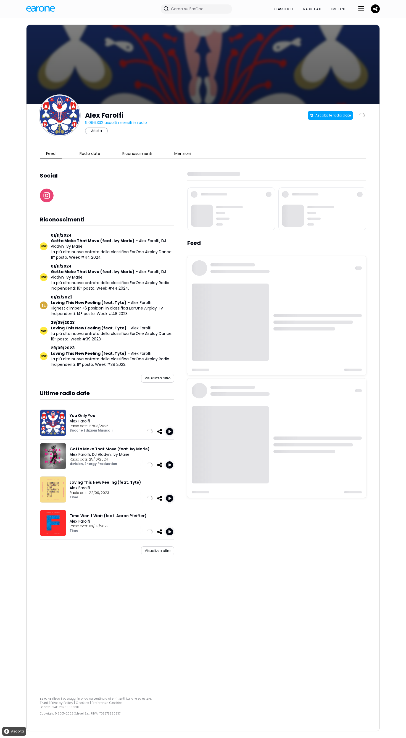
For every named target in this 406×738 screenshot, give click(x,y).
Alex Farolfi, (150, 241)
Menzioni (182, 153)
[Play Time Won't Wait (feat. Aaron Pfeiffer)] (169, 531)
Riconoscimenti (137, 153)
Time (74, 497)
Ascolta (17, 731)
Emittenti (339, 9)
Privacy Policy (62, 702)
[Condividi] (159, 431)
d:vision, (77, 463)
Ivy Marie (74, 246)
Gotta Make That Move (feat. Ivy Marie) (93, 241)
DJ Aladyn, (102, 454)
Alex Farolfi (141, 302)
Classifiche (284, 9)
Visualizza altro (157, 378)
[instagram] (47, 195)
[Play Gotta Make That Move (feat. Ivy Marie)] (169, 465)
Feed (51, 153)
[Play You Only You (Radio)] (169, 431)
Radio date (312, 9)
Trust (44, 702)
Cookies (82, 702)
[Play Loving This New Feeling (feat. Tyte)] (169, 498)
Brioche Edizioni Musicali (91, 430)
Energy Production (101, 463)
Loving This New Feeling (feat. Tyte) (88, 302)
